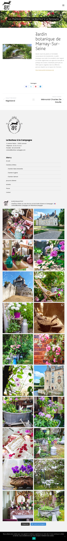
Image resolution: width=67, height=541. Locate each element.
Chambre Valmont (13, 176)
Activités (8, 184)
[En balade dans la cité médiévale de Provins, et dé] (18, 286)
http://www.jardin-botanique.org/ (45, 70)
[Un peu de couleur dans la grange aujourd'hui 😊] (18, 224)
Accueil (8, 161)
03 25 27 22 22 (17, 145)
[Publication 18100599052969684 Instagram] (18, 255)
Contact (8, 192)
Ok (34, 538)
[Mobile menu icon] (63, 5)
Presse (8, 188)
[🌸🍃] (49, 349)
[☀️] (49, 286)
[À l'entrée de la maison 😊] (49, 412)
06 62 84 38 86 (16, 148)
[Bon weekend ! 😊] (49, 443)
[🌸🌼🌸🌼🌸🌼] (49, 474)
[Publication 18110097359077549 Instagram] (18, 318)
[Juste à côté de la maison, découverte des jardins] (49, 224)
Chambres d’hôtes (11, 165)
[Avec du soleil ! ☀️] (49, 506)
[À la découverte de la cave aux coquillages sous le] (49, 318)
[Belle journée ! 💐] (18, 474)
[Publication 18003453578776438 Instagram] (49, 255)
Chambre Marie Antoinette (15, 169)
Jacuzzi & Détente (11, 180)
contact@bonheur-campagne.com (15, 150)
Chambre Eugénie (13, 172)
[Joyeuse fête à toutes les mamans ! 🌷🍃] (18, 443)
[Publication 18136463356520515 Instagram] (18, 349)
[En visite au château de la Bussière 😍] (49, 380)
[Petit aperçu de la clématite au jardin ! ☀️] (18, 380)
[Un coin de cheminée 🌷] (18, 506)
